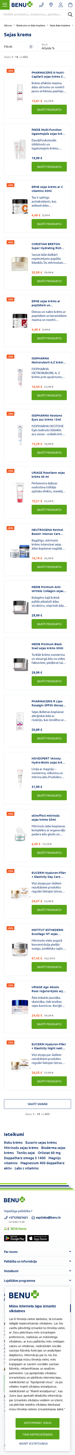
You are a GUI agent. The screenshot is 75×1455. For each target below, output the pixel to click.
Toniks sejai (26, 1152)
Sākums (8, 25)
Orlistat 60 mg (49, 1152)
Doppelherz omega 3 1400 (25, 1158)
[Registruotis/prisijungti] (61, 5)
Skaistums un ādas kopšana (30, 25)
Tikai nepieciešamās (37, 1434)
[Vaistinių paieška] (51, 5)
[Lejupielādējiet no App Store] (38, 1238)
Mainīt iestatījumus (33, 1443)
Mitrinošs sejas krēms (21, 1147)
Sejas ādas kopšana (60, 25)
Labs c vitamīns (27, 1168)
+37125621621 (18, 1219)
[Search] (70, 14)
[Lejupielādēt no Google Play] (15, 1238)
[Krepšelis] (70, 5)
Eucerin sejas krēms (41, 1142)
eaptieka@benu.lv (48, 1217)
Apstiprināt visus (37, 1423)
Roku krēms (13, 1142)
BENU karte (18, 1228)
